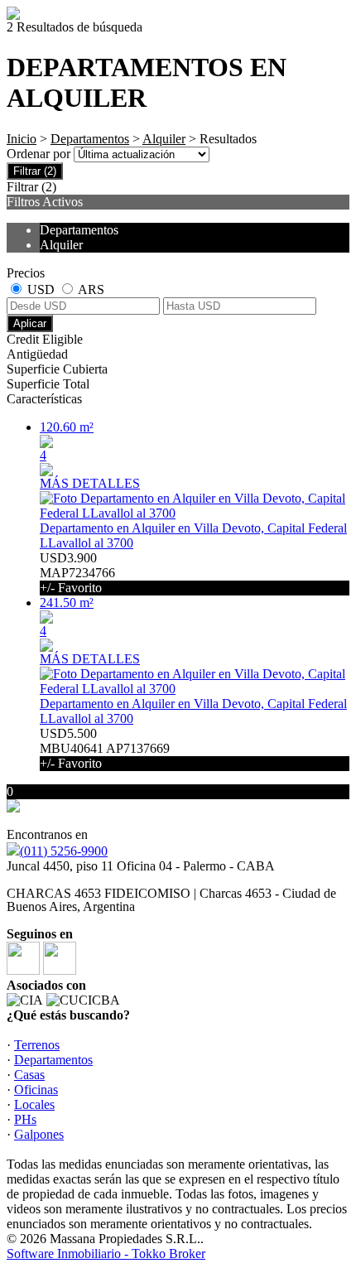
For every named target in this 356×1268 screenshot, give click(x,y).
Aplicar (29, 323)
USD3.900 (77, 573)
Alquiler (163, 139)
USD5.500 (105, 748)
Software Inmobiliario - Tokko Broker (106, 1253)
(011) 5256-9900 (64, 851)
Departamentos (90, 139)
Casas (29, 1075)
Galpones (39, 1134)
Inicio (21, 139)
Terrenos (37, 1045)
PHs (25, 1119)
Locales (34, 1104)
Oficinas (36, 1089)
